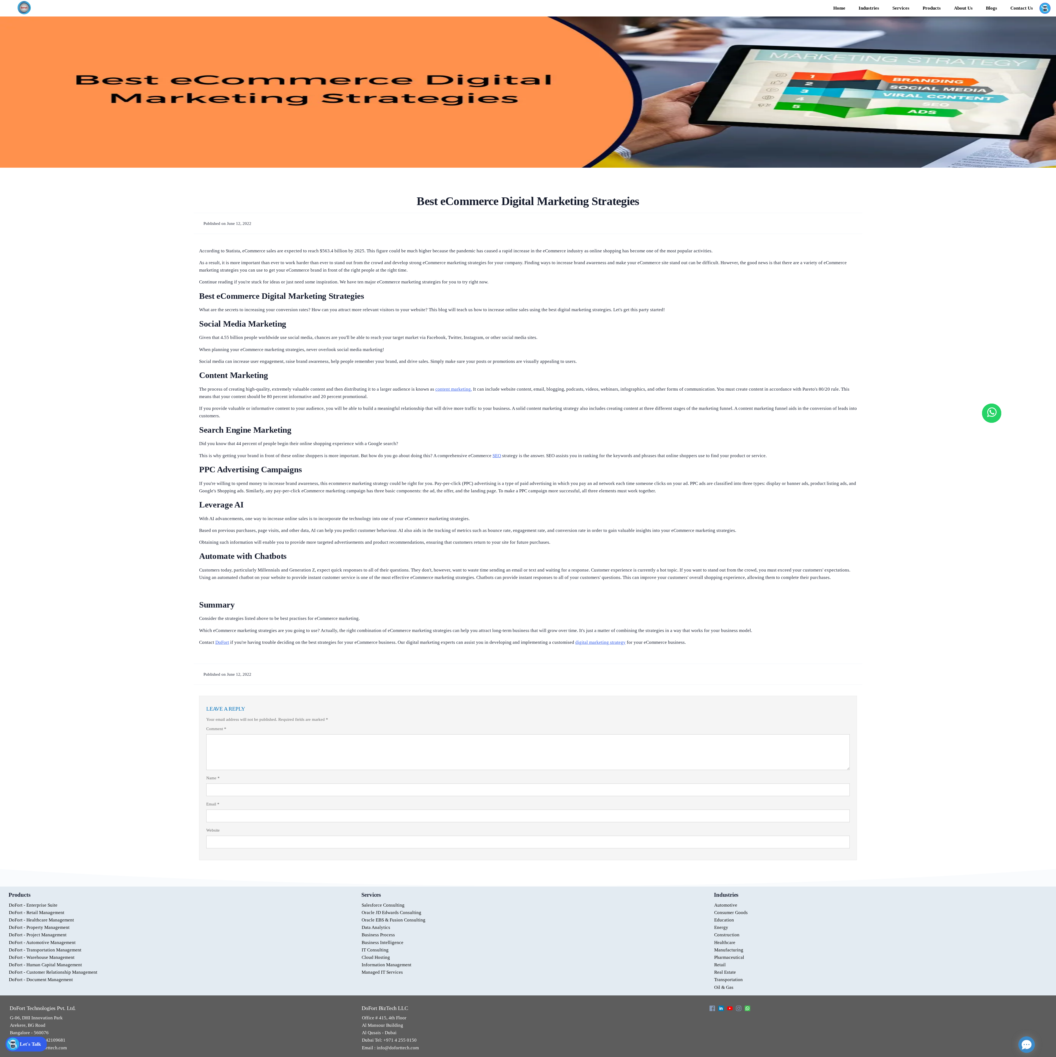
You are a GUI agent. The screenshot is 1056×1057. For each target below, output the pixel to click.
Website (213, 830)
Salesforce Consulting (383, 905)
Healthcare (724, 942)
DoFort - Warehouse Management (42, 957)
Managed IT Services (382, 972)
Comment (216, 729)
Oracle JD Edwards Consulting (391, 912)
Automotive (725, 905)
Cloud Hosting (376, 957)
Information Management (386, 964)
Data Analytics (376, 927)
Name (213, 778)
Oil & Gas (723, 987)
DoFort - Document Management (41, 979)
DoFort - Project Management (38, 934)
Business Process (378, 934)
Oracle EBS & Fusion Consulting (393, 920)
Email (212, 804)
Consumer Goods (731, 912)
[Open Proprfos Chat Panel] (1026, 1044)
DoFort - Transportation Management (45, 950)
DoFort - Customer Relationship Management (53, 972)
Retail (720, 964)
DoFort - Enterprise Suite (33, 905)
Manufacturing (728, 950)
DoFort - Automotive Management (42, 942)
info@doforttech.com (397, 1047)
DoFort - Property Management (39, 927)
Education (724, 920)
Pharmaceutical (729, 957)
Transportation (728, 979)
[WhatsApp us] (991, 413)
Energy (721, 927)
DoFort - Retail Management (36, 912)
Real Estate (725, 972)
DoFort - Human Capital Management (45, 964)
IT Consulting (375, 950)
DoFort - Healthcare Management (41, 920)
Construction (726, 934)
